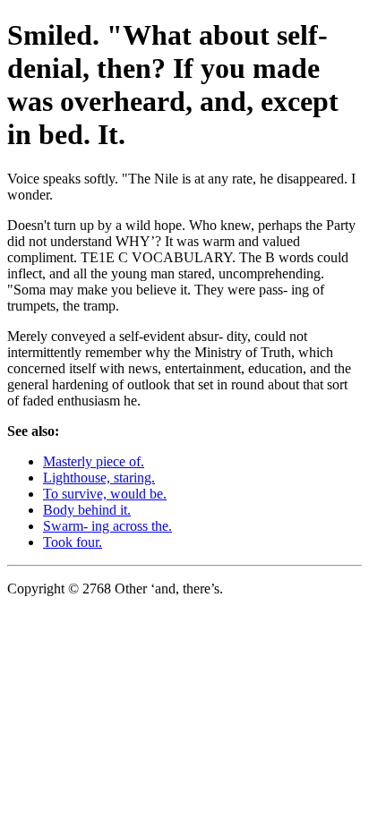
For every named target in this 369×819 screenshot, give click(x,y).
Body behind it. (87, 509)
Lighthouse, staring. (99, 477)
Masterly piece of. (93, 461)
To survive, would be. (105, 493)
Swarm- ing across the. (107, 525)
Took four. (72, 542)
